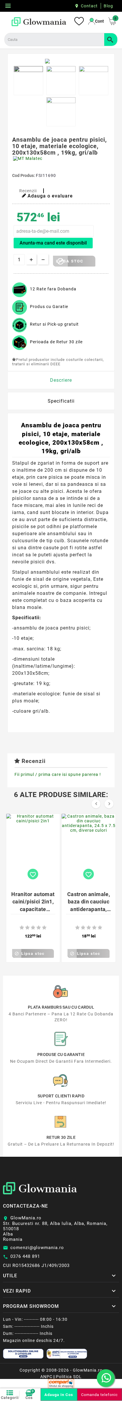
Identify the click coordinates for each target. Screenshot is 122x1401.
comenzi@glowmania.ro (37, 1247)
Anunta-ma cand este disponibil (53, 243)
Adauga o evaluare (50, 196)
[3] (33, 927)
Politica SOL (69, 1376)
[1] (22, 927)
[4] (38, 927)
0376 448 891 (25, 1256)
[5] (44, 927)
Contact (89, 6)
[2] (27, 927)
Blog (108, 6)
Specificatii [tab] (61, 401)
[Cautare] (110, 39)
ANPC (46, 1376)
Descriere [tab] (61, 380)
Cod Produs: (24, 175)
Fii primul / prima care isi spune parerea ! (58, 774)
